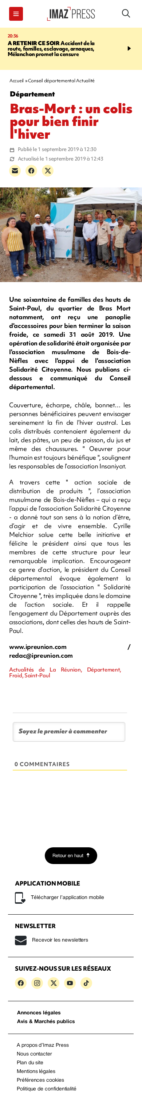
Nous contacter (34, 1054)
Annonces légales (39, 1013)
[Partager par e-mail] (15, 171)
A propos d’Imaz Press (43, 1045)
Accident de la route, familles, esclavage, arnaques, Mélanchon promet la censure (51, 49)
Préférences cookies (40, 1080)
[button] (16, 14)
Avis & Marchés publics (46, 1021)
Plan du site (30, 1063)
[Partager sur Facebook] (31, 171)
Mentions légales (36, 1071)
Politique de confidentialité (46, 1089)
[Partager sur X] (48, 171)
